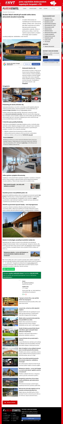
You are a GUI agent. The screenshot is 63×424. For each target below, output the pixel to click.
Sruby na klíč (48, 39)
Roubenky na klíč (49, 38)
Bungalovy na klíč (49, 21)
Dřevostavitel (5, 11)
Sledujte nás (27, 64)
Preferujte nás (36, 64)
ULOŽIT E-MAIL (31, 418)
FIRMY (5, 413)
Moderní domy (48, 29)
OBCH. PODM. (16, 418)
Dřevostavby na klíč (49, 27)
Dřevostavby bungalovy (50, 23)
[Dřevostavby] (10, 8)
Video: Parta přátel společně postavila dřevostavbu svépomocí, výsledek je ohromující (28, 360)
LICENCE (14, 420)
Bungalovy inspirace (49, 20)
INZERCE (14, 415)
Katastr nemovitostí (49, 46)
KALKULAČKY (6, 417)
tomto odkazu (31, 263)
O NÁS (14, 413)
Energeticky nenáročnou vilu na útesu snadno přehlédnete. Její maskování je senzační (29, 380)
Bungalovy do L (48, 18)
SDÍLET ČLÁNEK (10, 269)
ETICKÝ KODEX (16, 417)
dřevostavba (24, 110)
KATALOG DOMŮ (32, 8)
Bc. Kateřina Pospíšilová (28, 282)
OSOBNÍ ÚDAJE (7, 415)
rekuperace (29, 245)
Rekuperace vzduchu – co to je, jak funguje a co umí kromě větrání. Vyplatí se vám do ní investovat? (30, 370)
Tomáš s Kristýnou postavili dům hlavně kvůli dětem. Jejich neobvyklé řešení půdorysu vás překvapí (29, 329)
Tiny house (47, 41)
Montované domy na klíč (50, 32)
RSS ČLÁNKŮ (6, 420)
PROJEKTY (6, 418)
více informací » (7, 277)
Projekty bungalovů (49, 34)
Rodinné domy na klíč (50, 36)
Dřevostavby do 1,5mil (50, 25)
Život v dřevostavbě (11, 11)
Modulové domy (49, 30)
